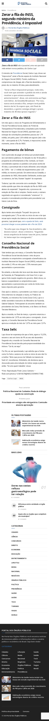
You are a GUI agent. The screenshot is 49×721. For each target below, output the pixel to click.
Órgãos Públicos (18, 580)
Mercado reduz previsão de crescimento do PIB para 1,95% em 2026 (33, 433)
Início (4, 10)
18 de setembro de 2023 (13, 31)
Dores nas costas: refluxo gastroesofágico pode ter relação (23, 490)
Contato (26, 711)
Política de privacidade (10, 711)
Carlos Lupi (12, 379)
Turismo (15, 606)
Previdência (12, 10)
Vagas (14, 610)
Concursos (16, 541)
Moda (13, 567)
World (14, 615)
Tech (13, 602)
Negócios (15, 576)
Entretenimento (18, 558)
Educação (15, 554)
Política (15, 584)
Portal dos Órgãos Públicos (19, 28)
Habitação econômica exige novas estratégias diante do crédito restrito (34, 442)
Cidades (14, 532)
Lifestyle (15, 563)
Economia (15, 550)
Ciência (14, 537)
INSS (21, 379)
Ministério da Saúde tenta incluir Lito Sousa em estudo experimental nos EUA (34, 423)
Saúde (14, 593)
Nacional (15, 571)
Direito (14, 545)
